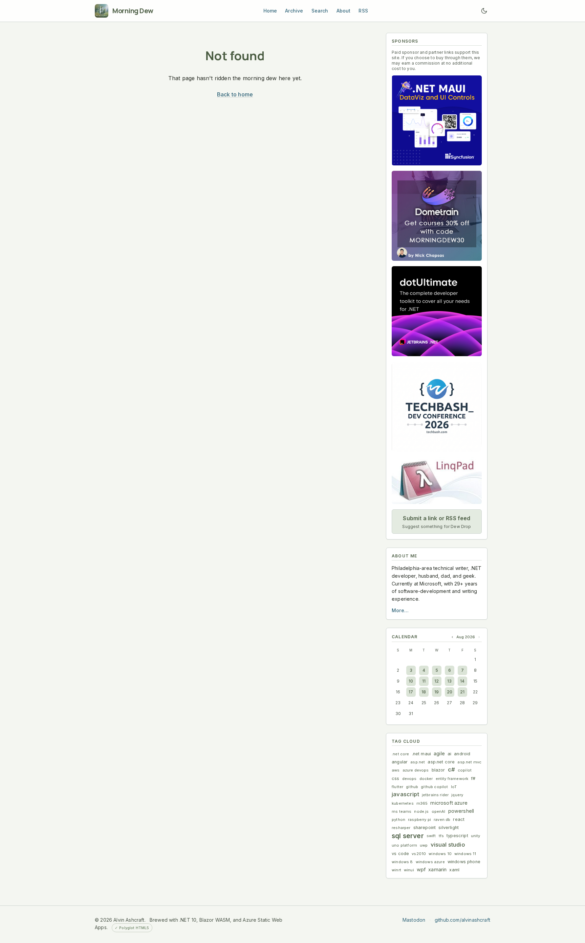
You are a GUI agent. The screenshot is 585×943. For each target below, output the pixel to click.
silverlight (448, 827)
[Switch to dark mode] (484, 11)
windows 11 (465, 853)
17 (411, 691)
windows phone (464, 861)
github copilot (434, 786)
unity (475, 835)
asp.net (417, 762)
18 (423, 691)
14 (462, 681)
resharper (401, 827)
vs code (400, 853)
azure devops (416, 770)
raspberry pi (419, 819)
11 (424, 681)
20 (449, 691)
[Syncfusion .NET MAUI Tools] (437, 120)
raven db (442, 819)
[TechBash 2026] (437, 407)
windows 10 (440, 853)
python (398, 819)
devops (409, 778)
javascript (405, 794)
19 (436, 691)
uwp (424, 845)
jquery (457, 794)
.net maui (421, 753)
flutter (397, 786)
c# (451, 769)
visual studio (448, 844)
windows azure (430, 861)
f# (473, 778)
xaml (454, 869)
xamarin (437, 869)
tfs (441, 835)
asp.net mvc (469, 762)
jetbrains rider (435, 794)
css (395, 778)
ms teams (401, 811)
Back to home (235, 94)
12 (436, 681)
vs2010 (419, 853)
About (344, 11)
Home (270, 11)
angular (400, 761)
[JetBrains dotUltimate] (437, 311)
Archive (294, 11)
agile (439, 753)
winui (409, 870)
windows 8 (402, 861)
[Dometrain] (437, 216)
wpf (421, 869)
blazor (438, 770)
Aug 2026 (465, 637)
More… (400, 610)
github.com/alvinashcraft (462, 920)
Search (319, 11)
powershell (461, 811)
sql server (408, 836)
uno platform (404, 845)
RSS (363, 11)
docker (426, 778)
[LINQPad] (437, 480)
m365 (422, 803)
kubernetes (403, 803)
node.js (421, 811)
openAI (439, 811)
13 (449, 681)
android (462, 753)
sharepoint (424, 827)
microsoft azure (449, 803)
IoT (454, 786)
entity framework (452, 778)
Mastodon (414, 920)
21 (462, 691)
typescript (457, 835)
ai (449, 753)
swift (431, 835)
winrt (396, 870)
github (412, 786)
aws (396, 770)
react (458, 819)
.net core (400, 754)
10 (411, 681)
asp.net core (441, 761)
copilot (465, 770)
